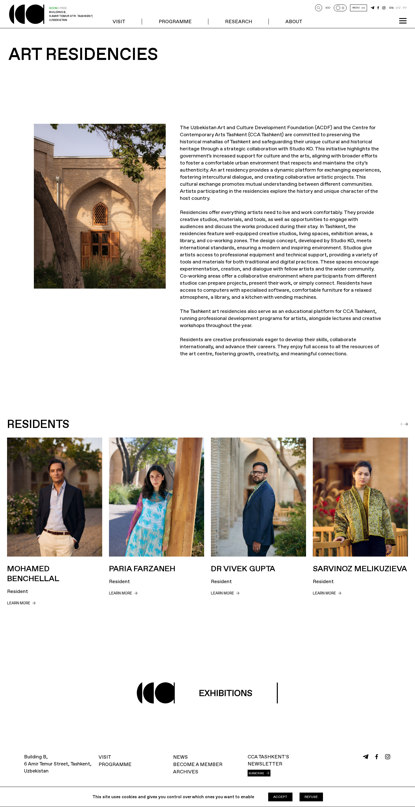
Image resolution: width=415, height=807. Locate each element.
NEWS (180, 757)
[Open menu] (403, 20)
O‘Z (398, 7)
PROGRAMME (175, 21)
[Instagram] (384, 8)
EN (391, 7)
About (293, 21)
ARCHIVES (185, 771)
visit (119, 21)
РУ (405, 7)
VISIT (105, 757)
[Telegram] (372, 8)
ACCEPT (280, 797)
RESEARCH (238, 21)
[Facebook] (378, 8)
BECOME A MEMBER (197, 764)
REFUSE (311, 797)
